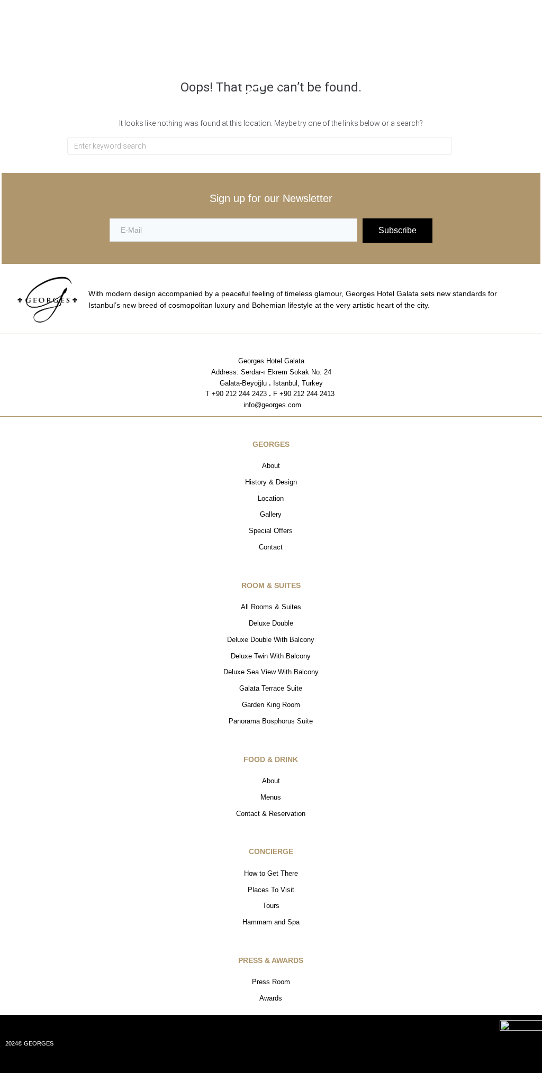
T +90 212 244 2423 (236, 394)
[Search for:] (259, 146)
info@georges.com (271, 405)
